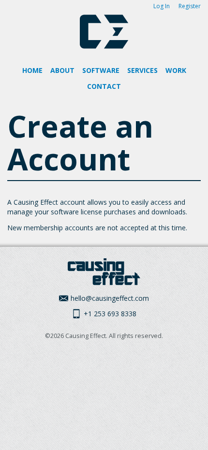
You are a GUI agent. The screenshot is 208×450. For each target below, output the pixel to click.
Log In (161, 6)
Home (32, 70)
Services (142, 70)
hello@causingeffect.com (110, 298)
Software (100, 70)
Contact (104, 86)
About (62, 70)
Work (175, 70)
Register (189, 6)
